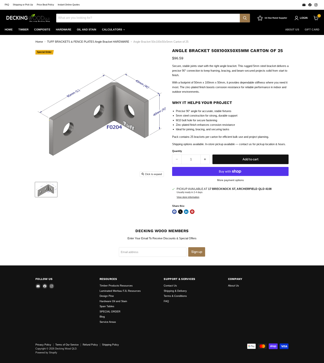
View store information (188, 197)
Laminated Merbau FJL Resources (120, 290)
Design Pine (107, 295)
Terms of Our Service (67, 344)
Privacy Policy (43, 344)
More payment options (230, 180)
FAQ (7, 4)
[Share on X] (180, 211)
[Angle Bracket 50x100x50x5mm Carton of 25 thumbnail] (46, 189)
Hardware (63, 29)
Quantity (177, 151)
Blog (102, 316)
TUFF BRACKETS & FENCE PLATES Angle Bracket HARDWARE (88, 41)
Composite (42, 29)
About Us (292, 29)
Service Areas (108, 321)
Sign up (196, 252)
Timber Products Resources (116, 285)
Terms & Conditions (175, 295)
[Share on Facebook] (174, 211)
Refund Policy (90, 344)
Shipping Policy (110, 344)
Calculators (112, 29)
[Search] (245, 18)
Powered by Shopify (46, 352)
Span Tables (107, 306)
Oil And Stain (86, 29)
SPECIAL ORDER (110, 311)
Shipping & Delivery (175, 290)
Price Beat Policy (45, 4)
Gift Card (312, 29)
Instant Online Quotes (69, 4)
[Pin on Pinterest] (192, 211)
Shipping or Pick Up (23, 4)
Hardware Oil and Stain (113, 301)
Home (9, 29)
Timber (23, 29)
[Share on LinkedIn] (186, 211)
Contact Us (170, 285)
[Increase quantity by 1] (205, 159)
